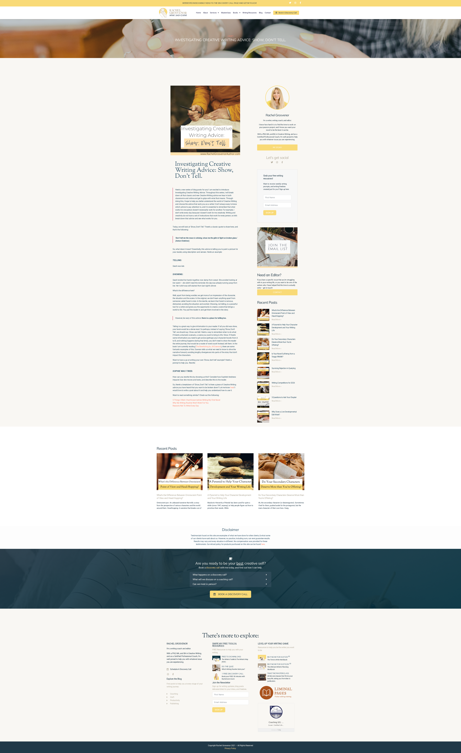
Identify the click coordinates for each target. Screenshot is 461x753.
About (205, 13)
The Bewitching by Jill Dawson (208, 346)
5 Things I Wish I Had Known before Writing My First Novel (196, 400)
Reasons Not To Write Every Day (186, 406)
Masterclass (226, 13)
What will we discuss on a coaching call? (213, 579)
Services (213, 13)
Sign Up (270, 212)
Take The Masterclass (278, 673)
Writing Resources (250, 13)
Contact (268, 13)
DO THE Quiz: (228, 666)
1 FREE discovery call (232, 674)
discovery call (213, 567)
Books (235, 13)
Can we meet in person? (204, 584)
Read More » (276, 319)
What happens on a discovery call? (210, 574)
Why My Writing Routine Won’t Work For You (191, 403)
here (232, 387)
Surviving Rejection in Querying (283, 368)
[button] (230, 575)
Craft (230, 36)
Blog (260, 13)
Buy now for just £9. (278, 657)
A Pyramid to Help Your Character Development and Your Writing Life (284, 328)
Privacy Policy (230, 748)
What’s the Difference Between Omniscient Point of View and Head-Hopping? (283, 313)
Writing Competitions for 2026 (283, 383)
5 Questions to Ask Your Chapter (284, 397)
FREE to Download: (231, 656)
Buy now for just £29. (279, 664)
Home (198, 13)
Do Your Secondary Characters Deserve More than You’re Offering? (283, 342)
